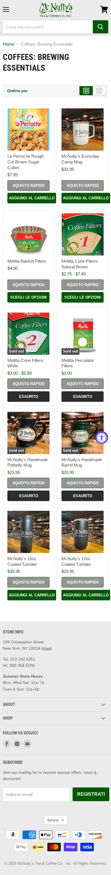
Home (8, 44)
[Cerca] (100, 26)
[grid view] (86, 90)
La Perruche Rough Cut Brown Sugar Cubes (25, 162)
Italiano (53, 820)
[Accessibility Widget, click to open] (101, 437)
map (47, 648)
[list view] (99, 90)
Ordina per (17, 90)
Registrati (91, 794)
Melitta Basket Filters (26, 261)
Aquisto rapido (29, 185)
